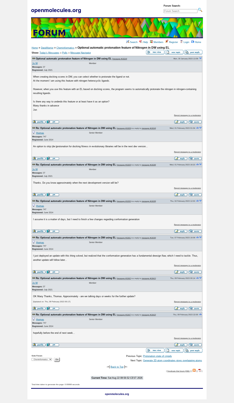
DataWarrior (47, 47)
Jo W (35, 63)
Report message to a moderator (187, 115)
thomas (40, 133)
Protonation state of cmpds (157, 356)
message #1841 (124, 238)
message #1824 (120, 59)
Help (145, 42)
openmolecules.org (56, 10)
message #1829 (124, 165)
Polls (64, 52)
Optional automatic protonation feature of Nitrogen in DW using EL (74, 58)
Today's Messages (49, 52)
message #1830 (124, 201)
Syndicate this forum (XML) (178, 371)
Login (186, 42)
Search (133, 42)
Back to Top (117, 367)
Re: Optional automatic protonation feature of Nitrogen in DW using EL (76, 128)
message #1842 (124, 278)
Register (173, 42)
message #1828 (124, 128)
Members (158, 42)
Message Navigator (80, 52)
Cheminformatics (65, 47)
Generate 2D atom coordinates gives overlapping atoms (172, 360)
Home (197, 42)
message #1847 (124, 315)
